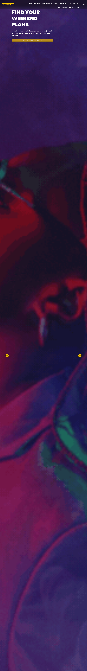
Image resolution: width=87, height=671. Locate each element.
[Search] (84, 5)
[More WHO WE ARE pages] (51, 3)
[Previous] (7, 355)
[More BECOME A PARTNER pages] (72, 7)
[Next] (80, 355)
